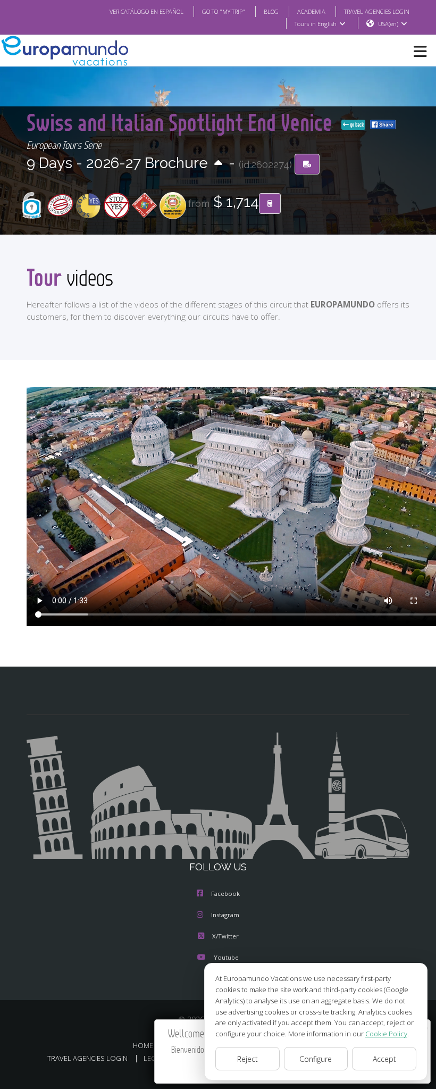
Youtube (226, 957)
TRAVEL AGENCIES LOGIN (376, 11)
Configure (315, 1059)
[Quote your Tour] (270, 203)
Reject (247, 1059)
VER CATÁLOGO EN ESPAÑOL (146, 11)
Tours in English (316, 24)
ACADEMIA (311, 11)
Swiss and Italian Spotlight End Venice (182, 122)
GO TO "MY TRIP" (223, 11)
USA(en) (388, 24)
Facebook (225, 893)
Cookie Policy (386, 1033)
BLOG (271, 11)
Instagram (225, 915)
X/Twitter (225, 936)
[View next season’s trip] (218, 163)
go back (356, 124)
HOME (143, 1045)
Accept (384, 1059)
